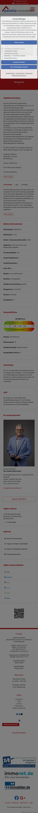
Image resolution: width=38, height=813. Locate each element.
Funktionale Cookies (10, 51)
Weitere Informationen (19, 75)
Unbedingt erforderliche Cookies (14, 49)
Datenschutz (20, 73)
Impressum (29, 73)
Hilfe (33, 37)
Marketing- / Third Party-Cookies (14, 56)
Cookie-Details (10, 73)
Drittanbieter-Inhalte (10, 58)
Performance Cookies (11, 53)
